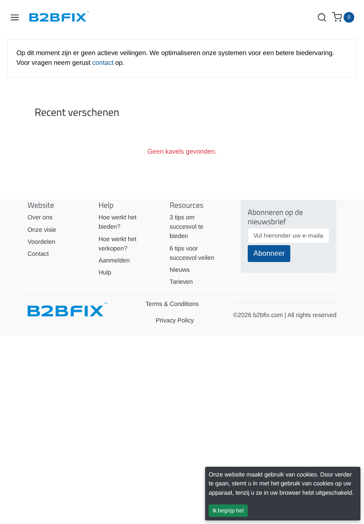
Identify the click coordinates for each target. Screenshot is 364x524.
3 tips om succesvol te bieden (186, 226)
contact (103, 63)
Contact (38, 253)
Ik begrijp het (228, 511)
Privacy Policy (175, 320)
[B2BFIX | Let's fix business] (62, 17)
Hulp (105, 272)
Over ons (40, 217)
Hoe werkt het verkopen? (117, 243)
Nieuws (180, 269)
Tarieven (181, 281)
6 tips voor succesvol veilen (192, 253)
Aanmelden (114, 260)
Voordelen (41, 241)
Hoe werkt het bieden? (117, 222)
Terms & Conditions (172, 303)
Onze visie (42, 229)
